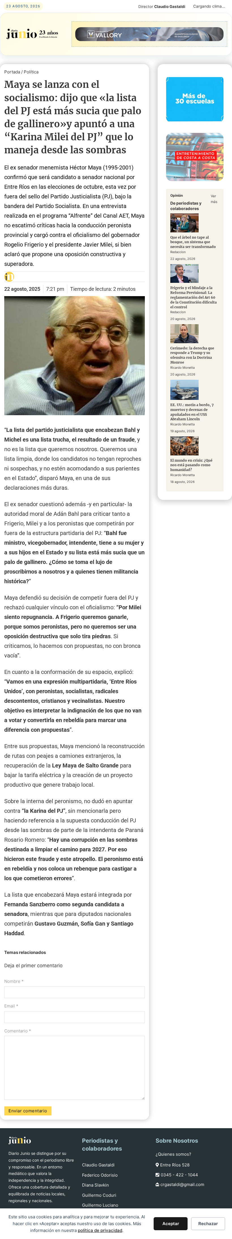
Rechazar (208, 1223)
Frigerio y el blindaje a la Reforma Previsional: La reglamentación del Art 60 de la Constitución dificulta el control (193, 297)
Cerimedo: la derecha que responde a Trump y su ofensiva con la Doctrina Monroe (192, 355)
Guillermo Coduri (99, 1195)
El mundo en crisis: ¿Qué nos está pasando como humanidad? (191, 465)
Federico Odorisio (100, 1175)
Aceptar (170, 1223)
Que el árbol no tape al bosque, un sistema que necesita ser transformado (193, 242)
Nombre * (14, 981)
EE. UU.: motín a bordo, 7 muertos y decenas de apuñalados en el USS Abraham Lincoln (192, 412)
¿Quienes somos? (173, 1154)
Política (31, 72)
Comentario (17, 1031)
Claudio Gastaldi (98, 1165)
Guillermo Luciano (100, 1205)
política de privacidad (100, 1230)
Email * (11, 1006)
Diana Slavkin (95, 1185)
